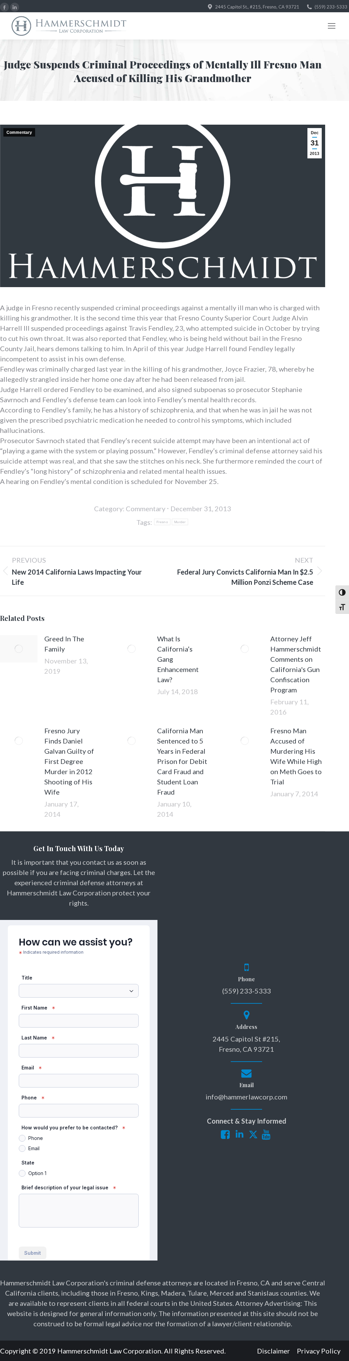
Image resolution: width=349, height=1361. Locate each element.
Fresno (162, 522)
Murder (180, 522)
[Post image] (18, 648)
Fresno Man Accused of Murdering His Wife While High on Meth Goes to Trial (296, 756)
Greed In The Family (64, 644)
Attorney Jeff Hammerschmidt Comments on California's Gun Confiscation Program (295, 664)
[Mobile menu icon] (331, 25)
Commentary (19, 132)
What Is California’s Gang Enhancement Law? (178, 659)
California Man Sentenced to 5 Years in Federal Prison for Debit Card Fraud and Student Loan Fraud (182, 761)
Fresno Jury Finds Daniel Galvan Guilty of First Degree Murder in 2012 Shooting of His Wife (69, 761)
